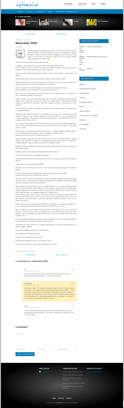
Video (93, 4)
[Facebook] (101, 11)
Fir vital (76, 21)
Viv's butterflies (84, 124)
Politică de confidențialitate (94, 371)
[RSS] (107, 11)
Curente (29, 11)
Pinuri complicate (102, 21)
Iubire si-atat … (54, 21)
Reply (72, 269)
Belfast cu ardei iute (61, 34)
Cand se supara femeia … (95, 46)
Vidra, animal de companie (75, 371)
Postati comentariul (25, 354)
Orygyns (90, 68)
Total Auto (82, 120)
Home (54, 398)
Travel (50, 11)
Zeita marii (82, 129)
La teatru (82, 97)
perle (34, 251)
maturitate (30, 251)
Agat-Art (82, 84)
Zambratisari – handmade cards (66, 11)
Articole (61, 398)
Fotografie (68, 4)
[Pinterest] (105, 11)
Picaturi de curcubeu (85, 102)
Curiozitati (40, 11)
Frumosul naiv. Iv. (85, 93)
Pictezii (81, 106)
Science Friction (84, 111)
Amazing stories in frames (87, 89)
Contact (103, 4)
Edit (38, 271)
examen (24, 251)
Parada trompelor (30, 34)
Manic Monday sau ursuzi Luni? (97, 56)
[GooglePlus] (19, 248)
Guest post (82, 4)
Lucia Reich (28, 283)
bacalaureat (19, 251)
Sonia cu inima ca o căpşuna (88, 115)
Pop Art (19, 11)
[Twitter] (103, 11)
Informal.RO (59, 402)
